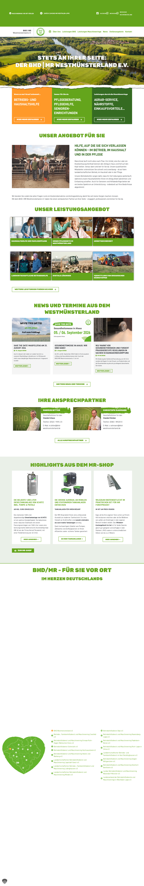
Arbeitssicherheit (103, 241)
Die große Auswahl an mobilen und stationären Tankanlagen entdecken (71, 502)
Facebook (103, 13)
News (105, 32)
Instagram (113, 13)
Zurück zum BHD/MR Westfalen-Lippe (56, 13)
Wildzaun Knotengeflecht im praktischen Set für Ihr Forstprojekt (110, 502)
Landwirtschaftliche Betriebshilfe (29, 276)
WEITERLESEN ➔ (22, 366)
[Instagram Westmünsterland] (117, 13)
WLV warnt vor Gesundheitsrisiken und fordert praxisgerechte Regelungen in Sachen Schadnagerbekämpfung (112, 349)
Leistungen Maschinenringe (89, 32)
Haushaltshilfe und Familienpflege (29, 241)
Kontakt (128, 32)
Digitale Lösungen (62, 276)
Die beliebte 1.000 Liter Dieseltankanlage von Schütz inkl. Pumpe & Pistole (29, 502)
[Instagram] (107, 13)
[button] (21, 13)
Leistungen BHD (69, 32)
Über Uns (57, 32)
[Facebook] (97, 13)
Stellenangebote (116, 32)
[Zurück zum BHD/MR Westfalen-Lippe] (41, 13)
